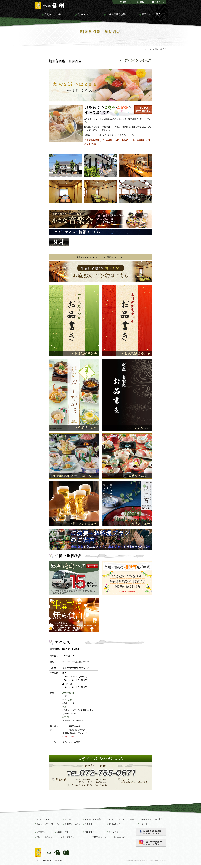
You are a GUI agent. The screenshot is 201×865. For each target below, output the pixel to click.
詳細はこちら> (68, 736)
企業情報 (122, 2)
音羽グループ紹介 (151, 14)
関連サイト (89, 832)
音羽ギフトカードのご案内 (150, 819)
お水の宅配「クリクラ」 (71, 837)
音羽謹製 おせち (99, 837)
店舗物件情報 (62, 832)
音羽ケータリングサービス (48, 824)
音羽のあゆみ (114, 824)
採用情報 (140, 2)
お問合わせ (159, 2)
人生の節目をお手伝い (118, 14)
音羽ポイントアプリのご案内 (121, 819)
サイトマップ (59, 861)
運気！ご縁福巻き (44, 837)
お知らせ (143, 824)
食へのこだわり (85, 14)
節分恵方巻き (120, 837)
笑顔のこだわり (52, 14)
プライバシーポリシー (43, 861)
